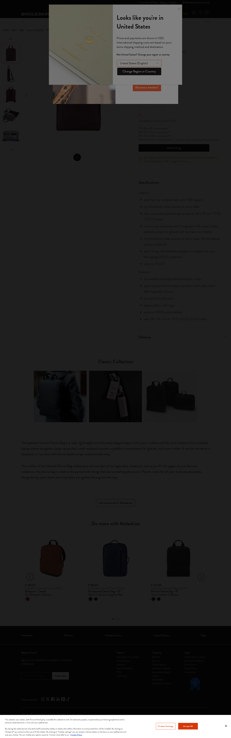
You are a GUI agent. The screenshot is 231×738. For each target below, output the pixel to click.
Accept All (188, 726)
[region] (115, 726)
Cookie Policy (76, 734)
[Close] (226, 725)
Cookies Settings (165, 726)
